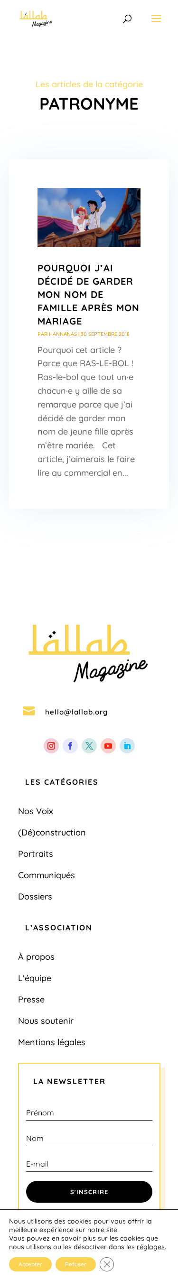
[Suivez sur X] (89, 745)
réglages (151, 1247)
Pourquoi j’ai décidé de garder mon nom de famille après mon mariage (88, 294)
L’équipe (34, 978)
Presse (31, 999)
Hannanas (63, 334)
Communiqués (46, 875)
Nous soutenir (46, 1020)
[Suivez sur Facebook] (70, 745)
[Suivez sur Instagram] (51, 745)
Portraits (35, 853)
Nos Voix (35, 811)
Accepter (30, 1264)
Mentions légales (51, 1042)
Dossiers (35, 896)
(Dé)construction (52, 832)
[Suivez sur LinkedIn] (127, 745)
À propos (36, 956)
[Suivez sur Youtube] (108, 745)
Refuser (75, 1264)
